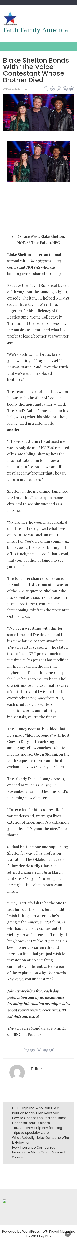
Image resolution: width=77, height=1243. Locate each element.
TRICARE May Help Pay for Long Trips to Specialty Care (37, 1130)
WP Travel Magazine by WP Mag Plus (50, 1234)
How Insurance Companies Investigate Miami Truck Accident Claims (39, 1152)
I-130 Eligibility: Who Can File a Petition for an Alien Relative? (35, 1110)
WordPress (31, 1231)
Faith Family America (35, 30)
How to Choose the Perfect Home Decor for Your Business (39, 1120)
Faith (27, 88)
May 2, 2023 (13, 88)
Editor (36, 1068)
